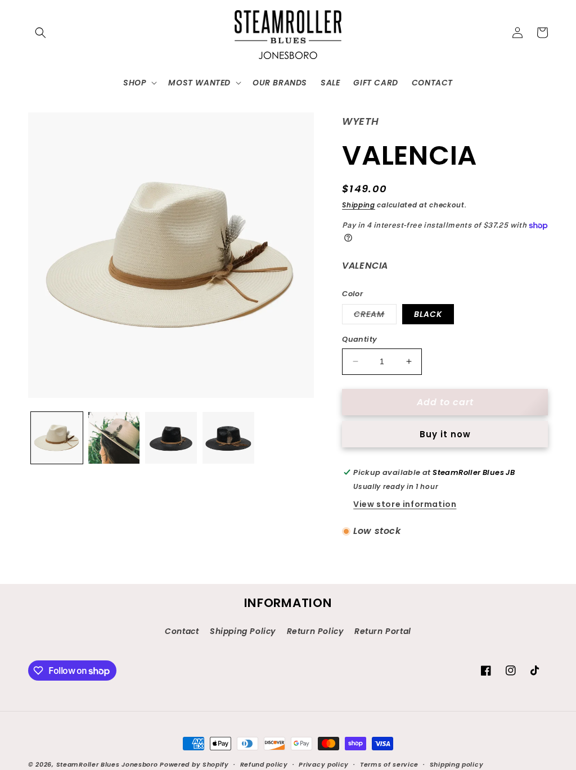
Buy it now (445, 434)
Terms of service (389, 764)
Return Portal (382, 631)
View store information (404, 504)
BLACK (428, 314)
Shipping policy (457, 764)
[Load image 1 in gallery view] (57, 438)
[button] (40, 32)
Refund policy (264, 764)
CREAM (375, 316)
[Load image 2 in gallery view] (114, 438)
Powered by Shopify (194, 764)
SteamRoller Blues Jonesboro (107, 764)
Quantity (359, 339)
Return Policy (315, 631)
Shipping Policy (243, 631)
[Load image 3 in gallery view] (171, 438)
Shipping (358, 205)
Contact (182, 631)
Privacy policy (324, 764)
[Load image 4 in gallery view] (228, 438)
